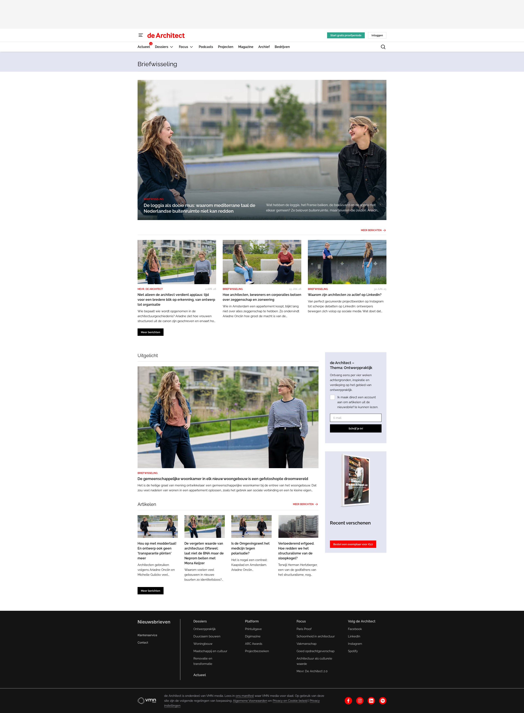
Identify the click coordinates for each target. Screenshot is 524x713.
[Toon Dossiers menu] (171, 47)
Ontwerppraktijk (204, 629)
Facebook (355, 629)
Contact (143, 642)
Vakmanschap (306, 644)
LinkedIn (354, 636)
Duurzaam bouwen (206, 636)
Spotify (353, 651)
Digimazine (253, 636)
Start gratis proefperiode (345, 35)
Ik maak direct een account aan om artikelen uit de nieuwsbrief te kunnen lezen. (357, 402)
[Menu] (141, 35)
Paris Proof (304, 629)
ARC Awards (253, 644)
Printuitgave (253, 629)
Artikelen (147, 504)
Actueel (199, 675)
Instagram (355, 644)
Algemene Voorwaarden (250, 701)
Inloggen (377, 35)
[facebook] (348, 700)
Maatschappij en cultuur (210, 651)
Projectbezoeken (257, 651)
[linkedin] (371, 700)
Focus (301, 621)
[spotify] (382, 700)
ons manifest (245, 696)
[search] (383, 46)
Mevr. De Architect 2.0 (312, 671)
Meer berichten (371, 230)
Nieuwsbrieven (154, 621)
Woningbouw (202, 644)
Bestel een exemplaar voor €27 (353, 544)
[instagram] (360, 700)
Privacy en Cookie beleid (290, 701)
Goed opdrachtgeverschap (315, 651)
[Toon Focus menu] (191, 47)
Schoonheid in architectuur (316, 636)
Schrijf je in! (356, 428)
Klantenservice (147, 635)
